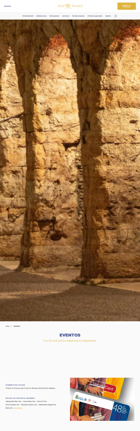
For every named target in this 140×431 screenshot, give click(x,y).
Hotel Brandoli (27, 16)
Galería (108, 16)
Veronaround (17, 408)
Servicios (65, 16)
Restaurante (54, 16)
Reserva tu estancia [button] (126, 6)
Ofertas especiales (94, 16)
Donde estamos (78, 16)
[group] (70, 170)
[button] (7, 6)
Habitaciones (41, 16)
